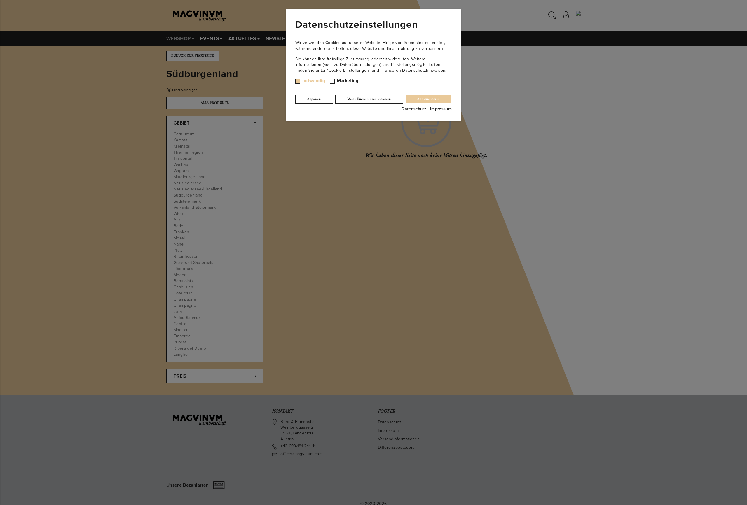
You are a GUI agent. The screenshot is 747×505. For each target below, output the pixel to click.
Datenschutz (414, 109)
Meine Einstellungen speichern (369, 99)
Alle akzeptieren (428, 99)
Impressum (441, 109)
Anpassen (314, 99)
